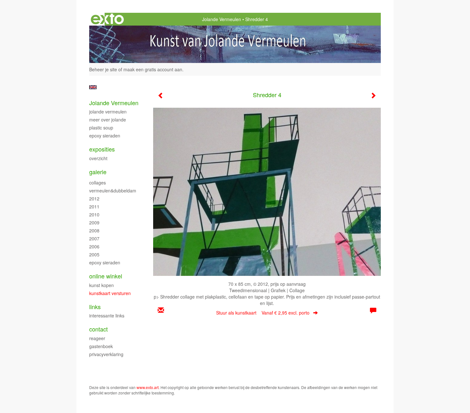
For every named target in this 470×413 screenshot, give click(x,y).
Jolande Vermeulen (221, 19)
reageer (97, 338)
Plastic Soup (101, 127)
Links (95, 307)
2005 (94, 254)
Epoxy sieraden (104, 135)
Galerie (97, 172)
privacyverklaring (106, 354)
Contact (98, 329)
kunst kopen (101, 285)
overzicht (98, 158)
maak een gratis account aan (152, 69)
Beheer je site (103, 69)
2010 (94, 214)
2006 (94, 246)
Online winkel (105, 276)
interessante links (106, 315)
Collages (97, 182)
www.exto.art (148, 387)
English (93, 87)
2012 (94, 198)
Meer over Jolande (107, 119)
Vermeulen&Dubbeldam (112, 190)
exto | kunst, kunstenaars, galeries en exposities (107, 19)
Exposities (102, 149)
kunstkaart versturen (110, 293)
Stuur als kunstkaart (262, 312)
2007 (94, 238)
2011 (94, 206)
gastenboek (101, 346)
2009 (94, 222)
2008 (94, 230)
